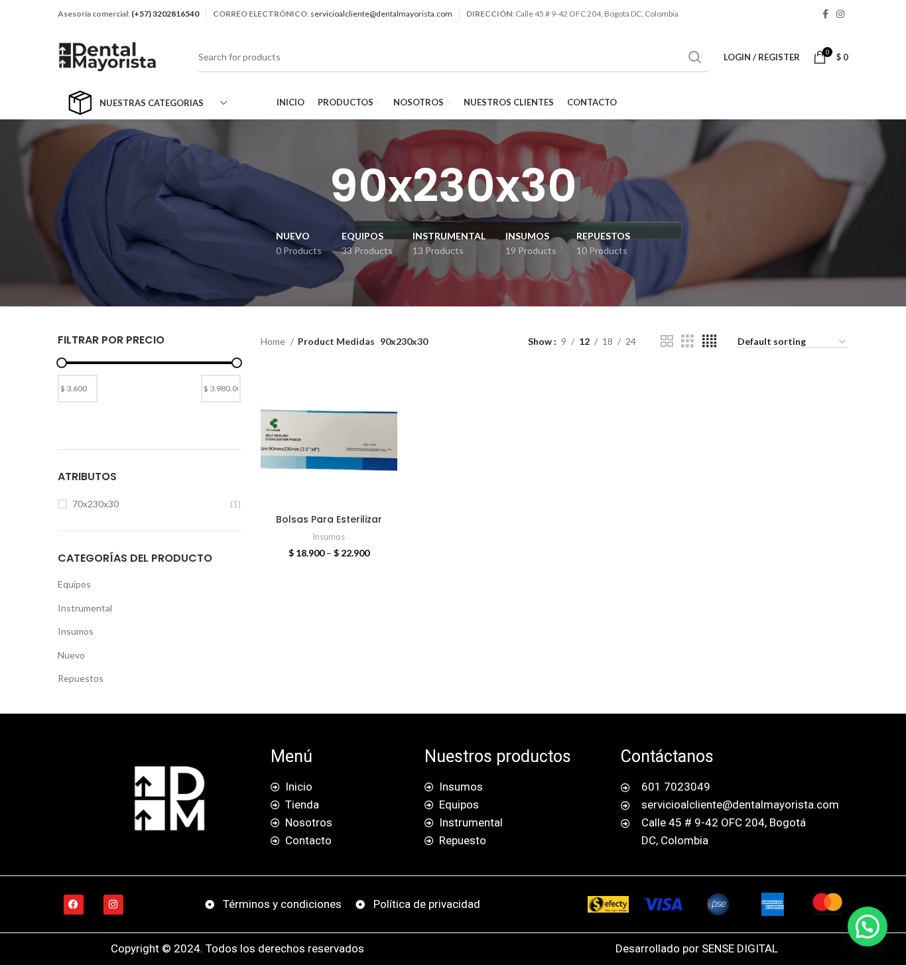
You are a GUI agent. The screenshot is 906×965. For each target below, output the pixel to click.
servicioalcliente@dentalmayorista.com (381, 14)
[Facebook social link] (825, 14)
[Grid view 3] (687, 341)
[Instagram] (113, 905)
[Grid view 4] (709, 341)
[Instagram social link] (840, 14)
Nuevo (71, 655)
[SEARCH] (695, 57)
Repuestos (80, 678)
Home (274, 341)
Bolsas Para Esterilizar (329, 519)
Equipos (74, 584)
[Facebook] (74, 905)
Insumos (76, 631)
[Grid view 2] (667, 341)
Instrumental (85, 607)
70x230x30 (95, 503)
